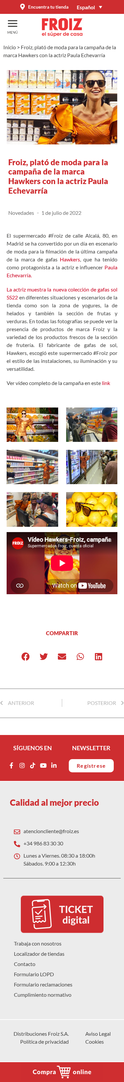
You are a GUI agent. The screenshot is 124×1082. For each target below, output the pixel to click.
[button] (25, 656)
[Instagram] (22, 765)
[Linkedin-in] (54, 765)
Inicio (9, 47)
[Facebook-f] (12, 765)
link (106, 383)
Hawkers (70, 259)
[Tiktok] (33, 765)
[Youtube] (43, 765)
